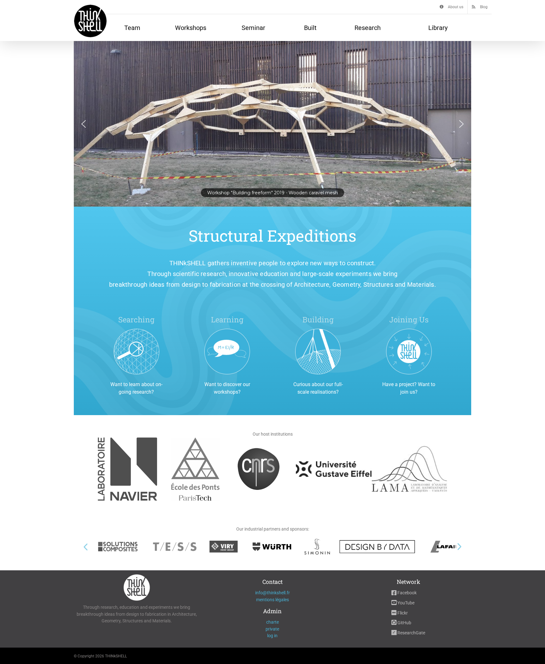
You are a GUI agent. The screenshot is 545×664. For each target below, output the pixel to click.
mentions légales (272, 599)
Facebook (406, 592)
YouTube (405, 602)
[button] (272, 124)
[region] (272, 124)
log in (272, 635)
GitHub (403, 622)
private (272, 629)
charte (272, 622)
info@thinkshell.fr (272, 592)
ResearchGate (410, 632)
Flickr (402, 612)
